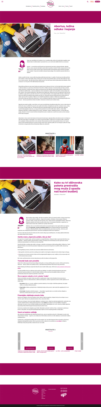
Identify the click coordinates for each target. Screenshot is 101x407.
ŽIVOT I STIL (61, 6)
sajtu (59, 321)
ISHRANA (43, 6)
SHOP (71, 6)
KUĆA (67, 6)
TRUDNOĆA (28, 6)
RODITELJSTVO (36, 6)
